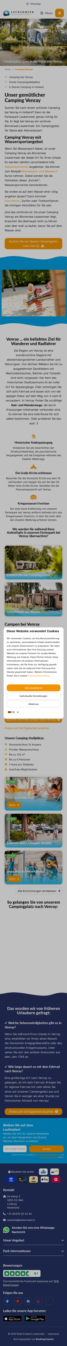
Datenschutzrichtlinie (38, 675)
